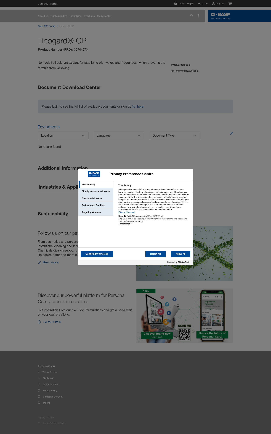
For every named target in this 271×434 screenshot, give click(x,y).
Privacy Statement (126, 212)
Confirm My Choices (96, 253)
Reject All (155, 253)
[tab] (96, 184)
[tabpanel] (154, 206)
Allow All (181, 253)
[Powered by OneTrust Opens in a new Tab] (179, 263)
